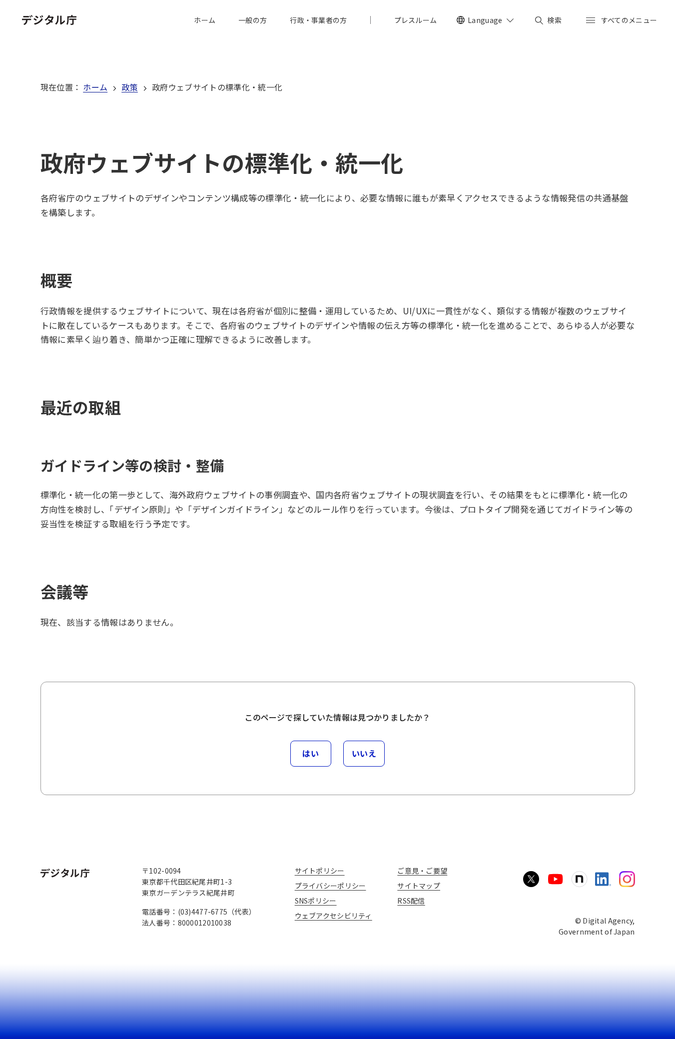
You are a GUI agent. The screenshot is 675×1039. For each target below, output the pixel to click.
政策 (129, 87)
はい (310, 753)
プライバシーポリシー (330, 886)
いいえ (364, 753)
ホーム (95, 87)
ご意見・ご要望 (422, 871)
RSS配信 (411, 901)
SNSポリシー (316, 901)
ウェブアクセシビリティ (333, 916)
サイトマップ (418, 886)
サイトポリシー (320, 871)
